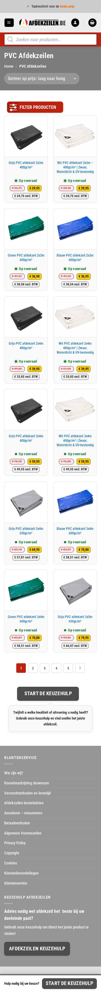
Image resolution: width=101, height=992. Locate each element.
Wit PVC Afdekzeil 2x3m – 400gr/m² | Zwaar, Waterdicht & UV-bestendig (75, 167)
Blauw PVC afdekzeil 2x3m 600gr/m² (75, 257)
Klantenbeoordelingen (21, 873)
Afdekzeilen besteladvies (23, 803)
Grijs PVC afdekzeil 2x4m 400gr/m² (26, 346)
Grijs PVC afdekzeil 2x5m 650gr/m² (75, 619)
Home (8, 66)
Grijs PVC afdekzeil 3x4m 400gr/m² (26, 438)
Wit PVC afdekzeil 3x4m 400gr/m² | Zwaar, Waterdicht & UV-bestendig (75, 440)
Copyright (11, 853)
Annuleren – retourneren (23, 813)
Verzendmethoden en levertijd (27, 793)
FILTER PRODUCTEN (38, 107)
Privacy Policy (15, 843)
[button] (8, 22)
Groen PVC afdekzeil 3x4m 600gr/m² (26, 619)
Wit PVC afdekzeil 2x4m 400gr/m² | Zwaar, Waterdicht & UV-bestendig (75, 348)
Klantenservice (15, 883)
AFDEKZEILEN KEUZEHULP (37, 948)
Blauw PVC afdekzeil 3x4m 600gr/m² (75, 531)
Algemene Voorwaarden (23, 833)
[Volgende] (80, 668)
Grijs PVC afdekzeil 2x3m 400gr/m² (26, 165)
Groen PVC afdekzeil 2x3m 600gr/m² (26, 257)
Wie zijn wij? (13, 773)
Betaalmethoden (17, 823)
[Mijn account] (75, 22)
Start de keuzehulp (48, 693)
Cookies (10, 863)
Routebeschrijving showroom (26, 783)
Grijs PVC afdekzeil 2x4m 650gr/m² (26, 531)
